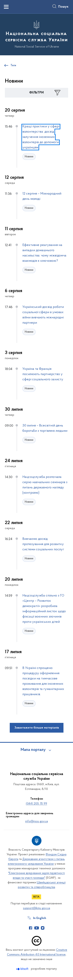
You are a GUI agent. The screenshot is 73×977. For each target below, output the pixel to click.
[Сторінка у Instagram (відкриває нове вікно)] (42, 928)
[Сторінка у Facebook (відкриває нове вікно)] (30, 928)
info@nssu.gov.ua (36, 821)
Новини (29, 156)
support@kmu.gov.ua (36, 908)
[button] (36, 93)
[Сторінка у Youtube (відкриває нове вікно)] (36, 928)
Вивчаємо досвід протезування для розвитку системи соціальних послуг (43, 544)
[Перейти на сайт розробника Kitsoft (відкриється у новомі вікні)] (22, 968)
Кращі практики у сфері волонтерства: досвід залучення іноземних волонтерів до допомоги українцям (40, 137)
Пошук (63, 7)
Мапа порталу (33, 750)
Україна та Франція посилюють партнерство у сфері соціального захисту (42, 374)
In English (39, 918)
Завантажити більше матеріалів (36, 727)
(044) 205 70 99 (36, 803)
